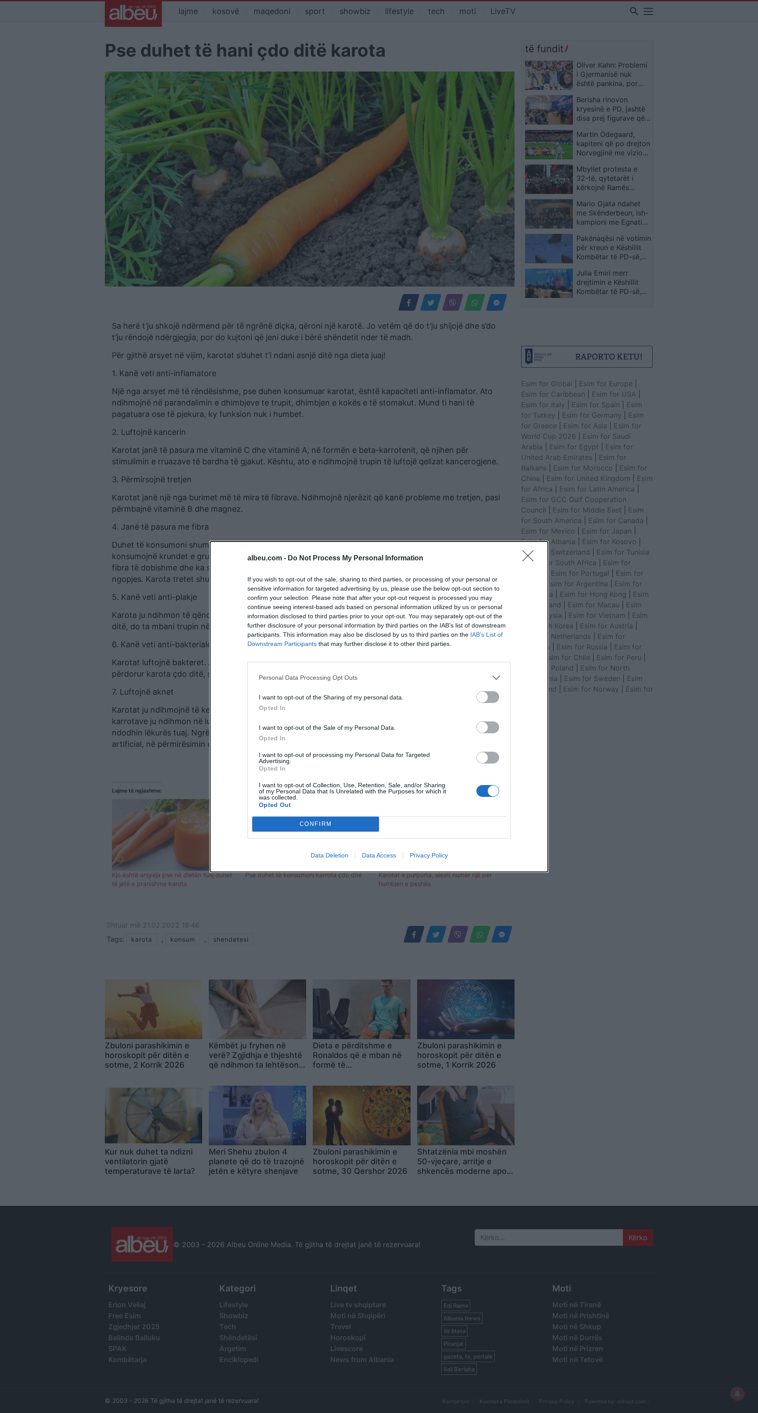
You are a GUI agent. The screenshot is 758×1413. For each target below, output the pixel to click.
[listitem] (379, 677)
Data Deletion (329, 855)
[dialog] (379, 707)
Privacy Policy (429, 855)
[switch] (487, 697)
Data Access (379, 855)
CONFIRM (316, 824)
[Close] (530, 558)
